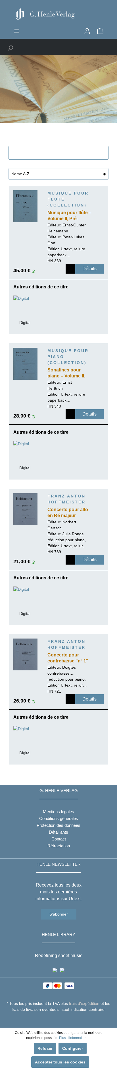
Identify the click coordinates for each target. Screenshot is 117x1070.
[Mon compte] (87, 31)
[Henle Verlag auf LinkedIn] (62, 1020)
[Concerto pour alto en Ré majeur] (25, 509)
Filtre (61, 152)
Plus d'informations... (75, 1038)
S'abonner (58, 914)
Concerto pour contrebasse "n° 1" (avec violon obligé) (68, 658)
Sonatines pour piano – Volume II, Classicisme (66, 373)
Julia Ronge (73, 534)
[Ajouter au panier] (70, 269)
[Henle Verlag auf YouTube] (54, 1020)
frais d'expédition (84, 1003)
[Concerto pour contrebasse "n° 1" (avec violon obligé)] (25, 654)
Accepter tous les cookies (60, 1062)
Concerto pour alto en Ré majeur (67, 512)
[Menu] (16, 31)
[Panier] (100, 31)
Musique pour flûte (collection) (68, 199)
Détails (89, 268)
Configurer (72, 1048)
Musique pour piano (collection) (68, 356)
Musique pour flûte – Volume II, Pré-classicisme (69, 216)
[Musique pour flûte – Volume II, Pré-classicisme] (25, 206)
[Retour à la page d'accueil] (58, 14)
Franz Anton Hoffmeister (66, 499)
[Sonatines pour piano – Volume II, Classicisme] (25, 364)
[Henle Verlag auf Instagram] (58, 1020)
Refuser (45, 1048)
